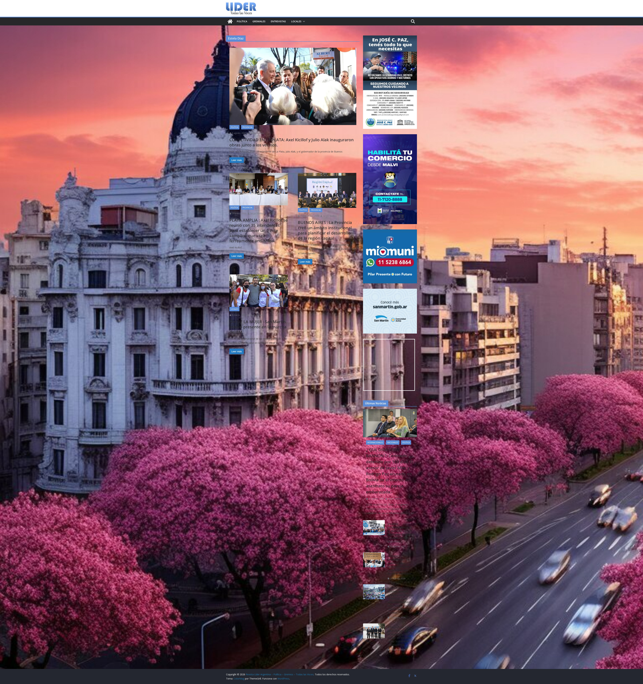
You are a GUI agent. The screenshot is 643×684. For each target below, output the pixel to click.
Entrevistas (278, 21)
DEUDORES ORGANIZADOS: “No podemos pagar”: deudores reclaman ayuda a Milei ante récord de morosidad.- (400, 564)
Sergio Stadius (257, 133)
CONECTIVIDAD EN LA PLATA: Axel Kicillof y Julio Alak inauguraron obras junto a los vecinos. (291, 142)
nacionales (392, 442)
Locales (296, 21)
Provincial (247, 127)
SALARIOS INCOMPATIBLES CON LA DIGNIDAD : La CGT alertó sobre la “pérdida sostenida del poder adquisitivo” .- (400, 532)
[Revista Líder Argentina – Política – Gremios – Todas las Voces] (230, 21)
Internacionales (375, 442)
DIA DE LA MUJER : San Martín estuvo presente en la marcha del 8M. (258, 327)
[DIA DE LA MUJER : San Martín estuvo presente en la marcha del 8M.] (258, 290)
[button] (303, 21)
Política (242, 21)
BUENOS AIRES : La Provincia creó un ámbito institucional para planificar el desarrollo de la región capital (325, 230)
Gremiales (259, 21)
